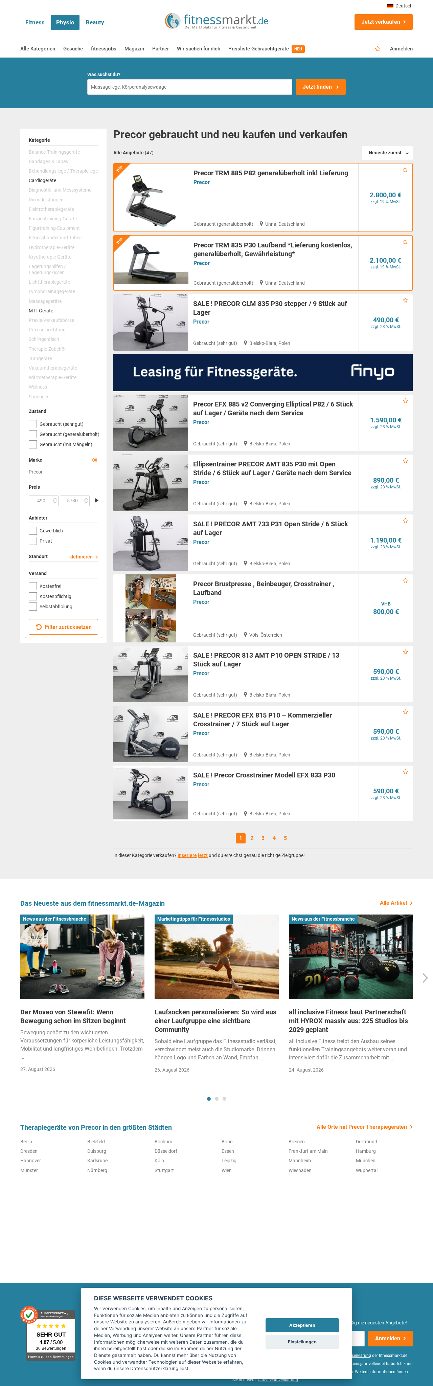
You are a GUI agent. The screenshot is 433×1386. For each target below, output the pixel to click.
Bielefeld (96, 1141)
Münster (29, 1170)
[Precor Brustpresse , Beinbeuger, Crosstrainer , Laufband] (150, 608)
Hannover (30, 1160)
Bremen (297, 1141)
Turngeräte (40, 358)
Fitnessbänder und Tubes (55, 237)
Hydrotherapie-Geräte (51, 247)
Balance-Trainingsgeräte (54, 152)
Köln (159, 1160)
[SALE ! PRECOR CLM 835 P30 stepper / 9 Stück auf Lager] (150, 322)
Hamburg (366, 1151)
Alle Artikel (393, 903)
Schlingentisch (44, 339)
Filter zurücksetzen (68, 627)
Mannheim (300, 1160)
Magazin (134, 49)
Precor (201, 182)
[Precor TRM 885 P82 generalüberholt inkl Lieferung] (151, 197)
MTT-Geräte (41, 310)
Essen (228, 1151)
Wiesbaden (300, 1170)
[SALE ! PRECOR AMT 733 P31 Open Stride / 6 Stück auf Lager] (150, 542)
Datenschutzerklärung (278, 1380)
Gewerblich (51, 530)
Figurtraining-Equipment (54, 228)
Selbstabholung (56, 606)
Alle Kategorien (37, 49)
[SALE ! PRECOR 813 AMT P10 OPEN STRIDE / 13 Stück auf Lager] (150, 674)
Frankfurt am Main (308, 1151)
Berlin (26, 1141)
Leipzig (229, 1160)
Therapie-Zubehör (47, 349)
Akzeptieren (302, 1325)
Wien (227, 1170)
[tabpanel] (82, 996)
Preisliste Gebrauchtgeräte (265, 49)
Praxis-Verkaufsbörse (51, 320)
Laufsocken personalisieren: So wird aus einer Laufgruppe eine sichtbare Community (215, 1021)
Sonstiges (39, 396)
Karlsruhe (97, 1160)
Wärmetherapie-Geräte (52, 377)
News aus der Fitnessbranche (54, 919)
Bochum (163, 1141)
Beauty (95, 22)
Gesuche (73, 49)
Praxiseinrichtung (47, 329)
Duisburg (96, 1151)
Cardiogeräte (42, 180)
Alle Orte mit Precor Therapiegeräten (362, 1127)
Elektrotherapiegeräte (51, 209)
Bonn (227, 1141)
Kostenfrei (50, 586)
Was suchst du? (103, 74)
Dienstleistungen (46, 199)
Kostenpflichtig (55, 596)
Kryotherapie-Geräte (50, 257)
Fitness (35, 22)
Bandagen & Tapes (48, 161)
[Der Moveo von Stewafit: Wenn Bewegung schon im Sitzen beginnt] (82, 957)
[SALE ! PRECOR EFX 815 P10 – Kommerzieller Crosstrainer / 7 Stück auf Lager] (150, 734)
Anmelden (401, 49)
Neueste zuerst (385, 152)
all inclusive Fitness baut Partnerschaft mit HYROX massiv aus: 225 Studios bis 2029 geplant (348, 1021)
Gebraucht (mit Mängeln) (66, 444)
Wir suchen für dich (198, 49)
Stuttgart (164, 1170)
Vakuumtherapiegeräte (53, 368)
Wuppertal (367, 1170)
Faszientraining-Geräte (53, 218)
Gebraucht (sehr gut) (62, 424)
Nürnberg (97, 1170)
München (365, 1160)
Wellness (38, 387)
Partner (160, 49)
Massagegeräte (45, 301)
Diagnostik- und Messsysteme (60, 190)
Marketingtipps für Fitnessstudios (193, 919)
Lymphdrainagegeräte (52, 291)
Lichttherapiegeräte (49, 282)
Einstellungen (302, 1341)
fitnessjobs (103, 49)
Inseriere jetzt (193, 855)
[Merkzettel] (377, 49)
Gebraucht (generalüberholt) (69, 434)
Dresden (29, 1151)
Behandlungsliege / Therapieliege (63, 171)
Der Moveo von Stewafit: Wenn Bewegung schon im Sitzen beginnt (73, 1016)
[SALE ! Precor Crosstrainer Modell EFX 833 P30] (150, 793)
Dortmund (366, 1141)
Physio (65, 22)
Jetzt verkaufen (381, 22)
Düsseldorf (166, 1151)
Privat (46, 541)
